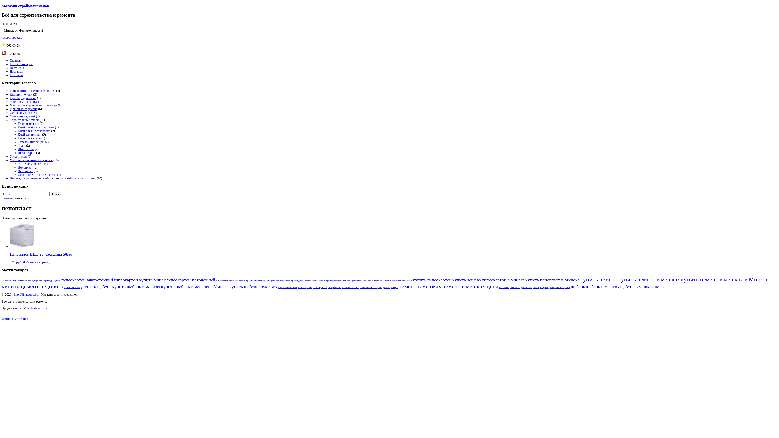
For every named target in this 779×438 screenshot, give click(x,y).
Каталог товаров (21, 64)
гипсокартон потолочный (191, 280)
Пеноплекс (25, 171)
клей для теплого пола (373, 281)
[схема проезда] (12, 37)
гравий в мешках (254, 281)
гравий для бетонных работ (276, 281)
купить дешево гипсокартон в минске (488, 280)
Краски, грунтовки (23, 98)
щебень (578, 286)
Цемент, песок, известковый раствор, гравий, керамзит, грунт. (53, 178)
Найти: (6, 194)
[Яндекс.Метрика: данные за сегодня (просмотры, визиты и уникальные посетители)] (15, 319)
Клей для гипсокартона (34, 131)
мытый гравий (305, 287)
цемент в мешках (419, 286)
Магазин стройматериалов (25, 6)
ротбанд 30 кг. (320, 287)
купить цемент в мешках (649, 279)
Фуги (21, 145)
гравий (242, 281)
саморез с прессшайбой (347, 287)
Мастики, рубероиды (24, 101)
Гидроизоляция (28, 123)
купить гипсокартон (432, 280)
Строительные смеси (24, 120)
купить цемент (598, 279)
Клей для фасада (29, 138)
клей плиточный (393, 281)
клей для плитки (354, 281)
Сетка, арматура (21, 112)
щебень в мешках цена (642, 286)
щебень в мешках (602, 286)
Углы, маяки (18, 156)
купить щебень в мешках (136, 286)
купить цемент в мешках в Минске (724, 279)
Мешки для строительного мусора (33, 105)
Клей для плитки (29, 134)
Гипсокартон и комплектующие (32, 90)
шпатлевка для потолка (521, 287)
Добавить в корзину (36, 262)
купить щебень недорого (253, 286)
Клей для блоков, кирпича (36, 127)
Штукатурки (26, 153)
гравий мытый (318, 281)
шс (534, 287)
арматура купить (52, 281)
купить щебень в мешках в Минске (195, 286)
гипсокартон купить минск (140, 280)
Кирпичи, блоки (21, 94)
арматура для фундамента (30, 281)
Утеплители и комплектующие (31, 160)
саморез (332, 287)
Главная (15, 60)
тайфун (394, 287)
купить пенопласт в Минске (552, 280)
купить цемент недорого (32, 286)
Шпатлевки (26, 149)
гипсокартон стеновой (227, 281)
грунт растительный (336, 281)
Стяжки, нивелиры (31, 142)
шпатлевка (504, 287)
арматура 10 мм (9, 281)
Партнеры (17, 68)
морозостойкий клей (287, 287)
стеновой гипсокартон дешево (375, 287)
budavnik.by (39, 308)
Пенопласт (25, 167)
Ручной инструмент (23, 109)
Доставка (16, 71)
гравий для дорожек (301, 281)
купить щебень (97, 286)
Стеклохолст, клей (22, 116)
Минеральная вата (30, 163)
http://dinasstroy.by (26, 294)
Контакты (16, 75)
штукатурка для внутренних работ (553, 287)
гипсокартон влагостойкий (87, 280)
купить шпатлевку (73, 287)
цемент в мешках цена (470, 286)
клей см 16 (407, 281)
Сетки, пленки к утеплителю (38, 174)
